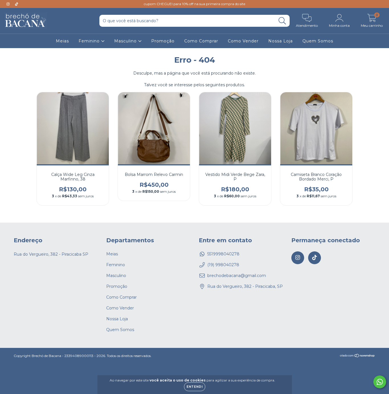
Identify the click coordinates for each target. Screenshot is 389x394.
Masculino (126, 41)
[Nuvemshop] (357, 356)
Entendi (195, 387)
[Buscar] (282, 21)
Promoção (163, 41)
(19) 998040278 (223, 264)
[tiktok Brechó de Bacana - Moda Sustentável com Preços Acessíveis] (16, 4)
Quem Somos (317, 41)
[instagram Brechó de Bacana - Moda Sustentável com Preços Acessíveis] (8, 4)
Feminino (90, 41)
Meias (62, 41)
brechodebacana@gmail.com (236, 275)
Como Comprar (201, 41)
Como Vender (243, 41)
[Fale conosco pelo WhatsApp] (379, 381)
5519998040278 (223, 253)
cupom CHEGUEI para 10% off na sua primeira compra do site (194, 4)
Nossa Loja (280, 41)
